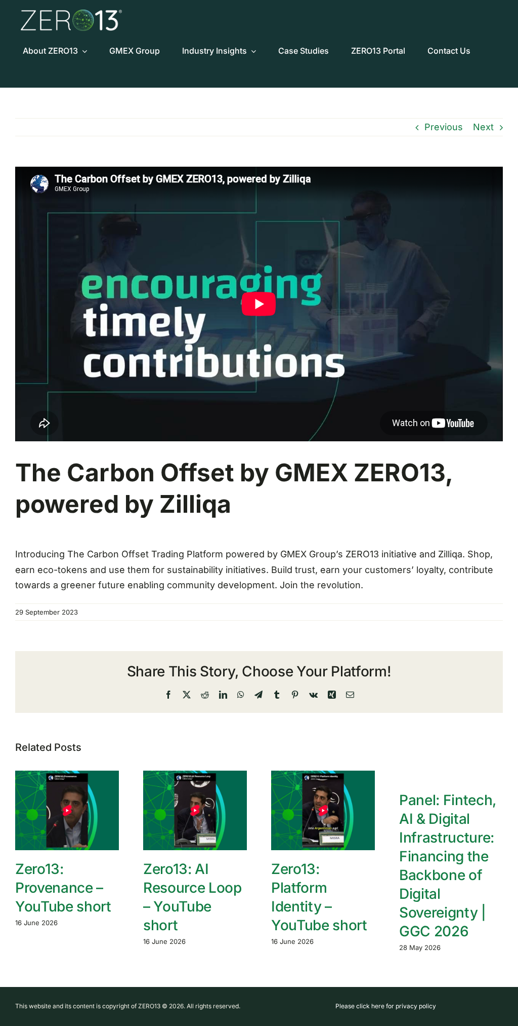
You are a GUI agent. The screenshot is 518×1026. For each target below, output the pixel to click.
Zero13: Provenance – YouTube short (63, 887)
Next (483, 127)
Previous (443, 127)
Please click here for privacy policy (385, 1006)
